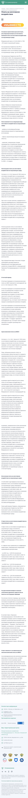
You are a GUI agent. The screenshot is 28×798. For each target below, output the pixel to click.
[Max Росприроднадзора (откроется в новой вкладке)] (12, 771)
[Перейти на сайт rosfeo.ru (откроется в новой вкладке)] (22, 762)
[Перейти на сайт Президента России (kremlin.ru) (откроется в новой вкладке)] (5, 757)
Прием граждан (12, 723)
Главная (3, 8)
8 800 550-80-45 (8, 712)
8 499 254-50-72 (8, 716)
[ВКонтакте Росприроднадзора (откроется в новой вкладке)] (5, 771)
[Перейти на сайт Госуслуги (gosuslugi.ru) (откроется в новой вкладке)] (5, 762)
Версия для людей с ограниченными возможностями (12, 747)
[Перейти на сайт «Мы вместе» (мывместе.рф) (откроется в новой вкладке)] (12, 26)
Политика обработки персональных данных (11, 781)
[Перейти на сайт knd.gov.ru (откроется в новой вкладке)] (17, 762)
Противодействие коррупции (8, 718)
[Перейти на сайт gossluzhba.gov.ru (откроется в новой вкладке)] (17, 757)
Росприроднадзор (11, 2)
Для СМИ (3, 723)
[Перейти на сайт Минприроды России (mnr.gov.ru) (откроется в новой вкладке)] (22, 757)
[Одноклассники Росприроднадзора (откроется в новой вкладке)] (8, 771)
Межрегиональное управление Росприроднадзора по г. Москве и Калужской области (14, 732)
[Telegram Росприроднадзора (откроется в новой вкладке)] (2, 771)
